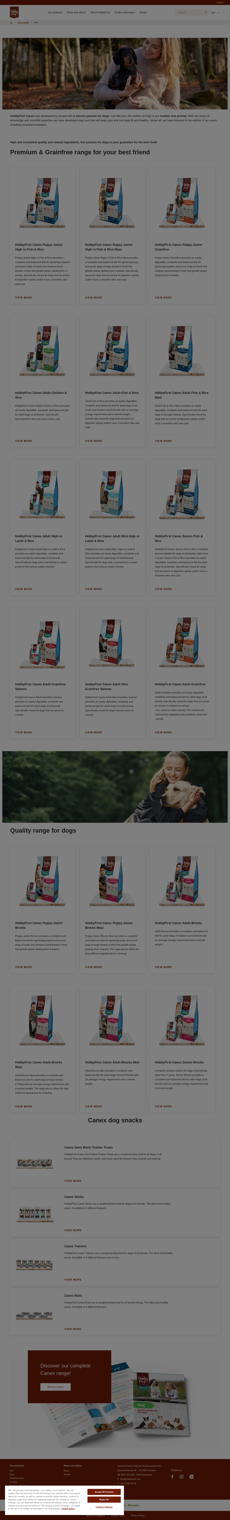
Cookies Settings (104, 1507)
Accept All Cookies (104, 1492)
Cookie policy (68, 1508)
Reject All (104, 1499)
